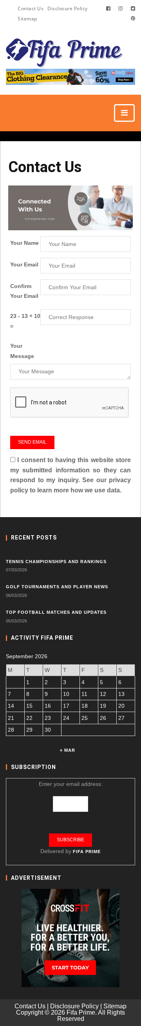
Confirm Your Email (24, 291)
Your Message (22, 351)
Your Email (24, 264)
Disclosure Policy (67, 8)
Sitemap (27, 18)
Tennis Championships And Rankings (56, 561)
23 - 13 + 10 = (25, 321)
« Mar (67, 750)
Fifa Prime (87, 851)
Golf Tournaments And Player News (57, 586)
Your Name (24, 243)
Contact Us (30, 8)
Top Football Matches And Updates (56, 612)
